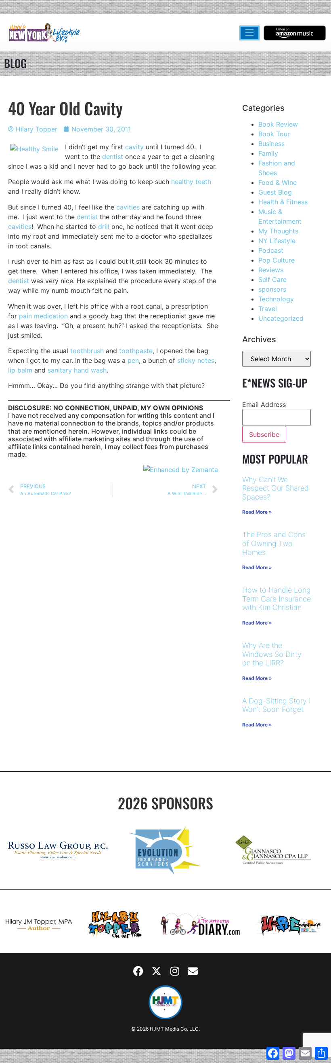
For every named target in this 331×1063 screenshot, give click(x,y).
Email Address (264, 404)
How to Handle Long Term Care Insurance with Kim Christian (276, 599)
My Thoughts (278, 231)
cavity (134, 147)
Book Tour (274, 134)
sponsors (272, 289)
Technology (276, 299)
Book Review (278, 124)
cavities (128, 207)
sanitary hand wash (77, 370)
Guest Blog (275, 192)
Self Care (272, 279)
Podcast (270, 250)
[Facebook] (138, 971)
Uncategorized (281, 318)
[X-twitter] (157, 971)
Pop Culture (276, 260)
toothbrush (87, 351)
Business (271, 144)
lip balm (20, 370)
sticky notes (195, 360)
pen (133, 360)
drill (103, 226)
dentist (112, 156)
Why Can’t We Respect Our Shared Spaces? (275, 488)
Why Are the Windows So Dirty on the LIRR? (272, 654)
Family (268, 153)
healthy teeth (191, 182)
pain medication (43, 316)
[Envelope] (193, 971)
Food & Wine (277, 182)
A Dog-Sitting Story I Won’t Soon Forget (276, 705)
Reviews (270, 270)
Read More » (257, 512)
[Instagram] (175, 971)
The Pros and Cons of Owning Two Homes (274, 543)
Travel (267, 309)
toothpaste (136, 351)
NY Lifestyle (276, 241)
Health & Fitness (283, 202)
